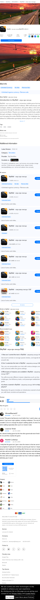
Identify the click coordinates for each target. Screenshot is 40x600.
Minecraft (4, 562)
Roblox (4, 565)
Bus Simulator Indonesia (8, 577)
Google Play (5, 557)
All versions (22, 305)
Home (2, 2)
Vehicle (5, 126)
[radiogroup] (8, 409)
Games (8, 2)
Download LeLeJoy (8, 464)
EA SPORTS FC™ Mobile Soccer (10, 575)
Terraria (4, 583)
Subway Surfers (6, 572)
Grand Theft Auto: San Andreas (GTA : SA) (12, 560)
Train (1, 126)
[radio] (1, 409)
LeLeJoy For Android (7, 532)
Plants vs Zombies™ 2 (7, 580)
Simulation (15, 2)
